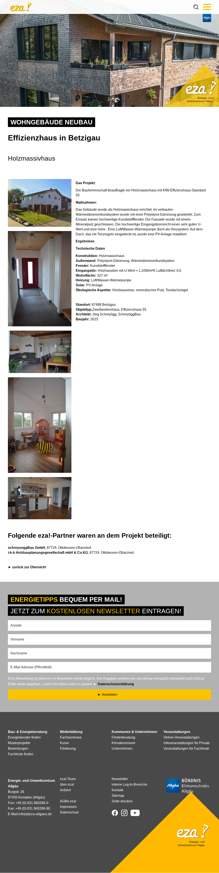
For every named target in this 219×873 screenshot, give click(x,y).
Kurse (64, 743)
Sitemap (118, 795)
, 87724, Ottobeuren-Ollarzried (49, 547)
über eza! (67, 784)
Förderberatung (123, 737)
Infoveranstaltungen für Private (187, 743)
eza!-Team (68, 779)
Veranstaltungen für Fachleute (186, 748)
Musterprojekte (19, 743)
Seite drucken (122, 801)
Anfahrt (65, 790)
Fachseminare (71, 737)
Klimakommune (123, 743)
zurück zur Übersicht (29, 567)
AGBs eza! (68, 801)
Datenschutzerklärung (116, 684)
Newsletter (120, 779)
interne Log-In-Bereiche (129, 784)
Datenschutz (69, 812)
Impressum (68, 807)
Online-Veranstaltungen (182, 737)
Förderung (68, 748)
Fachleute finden (20, 754)
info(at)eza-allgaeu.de (35, 814)
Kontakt (117, 790)
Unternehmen (122, 748)
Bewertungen (18, 748)
